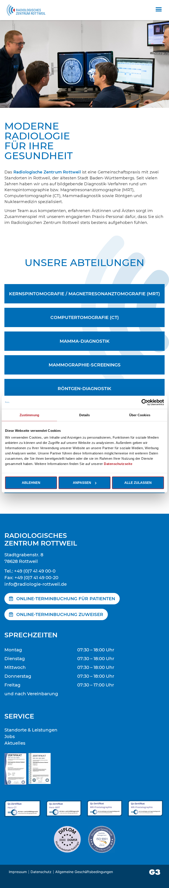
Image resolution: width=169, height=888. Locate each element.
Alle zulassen (138, 483)
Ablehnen (31, 483)
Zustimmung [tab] (29, 415)
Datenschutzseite (118, 464)
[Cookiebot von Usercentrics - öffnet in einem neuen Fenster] (144, 402)
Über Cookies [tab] (139, 415)
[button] (158, 9)
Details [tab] (84, 415)
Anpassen (82, 483)
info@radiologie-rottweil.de (35, 584)
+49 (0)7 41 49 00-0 (34, 571)
